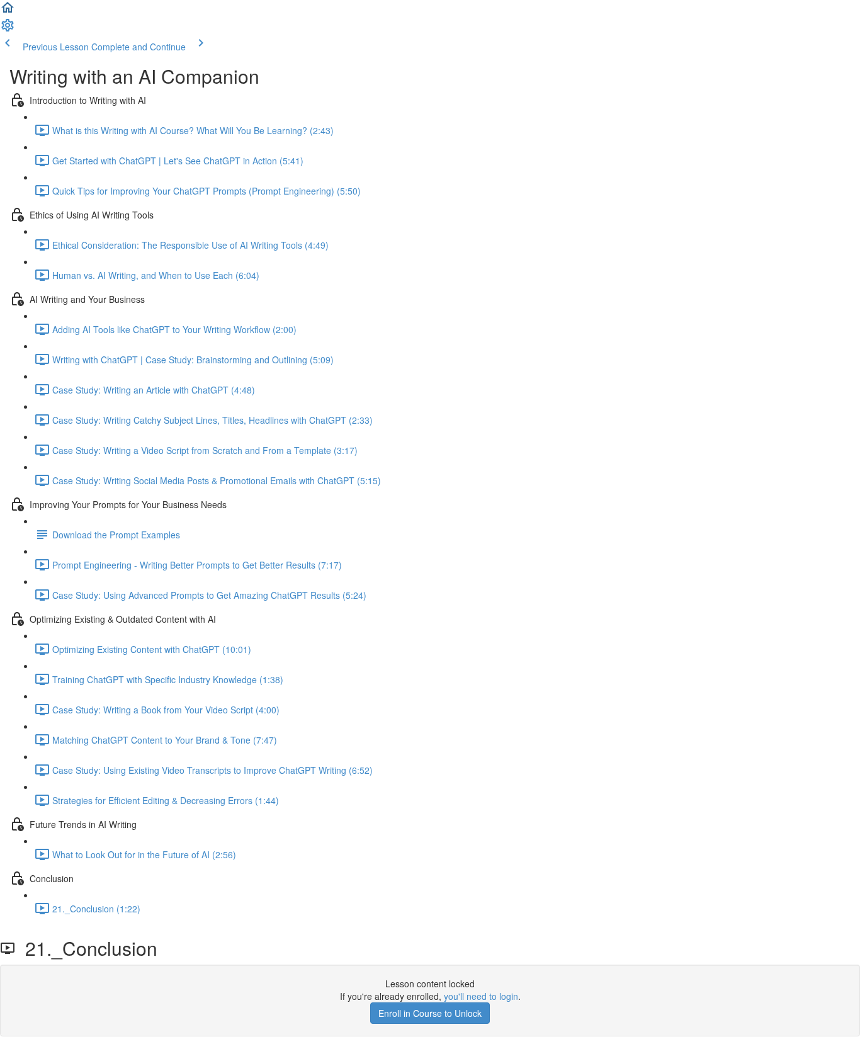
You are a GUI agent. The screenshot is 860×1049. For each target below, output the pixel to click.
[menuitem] (7, 29)
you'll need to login (481, 996)
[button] (7, 11)
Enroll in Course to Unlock (430, 1013)
